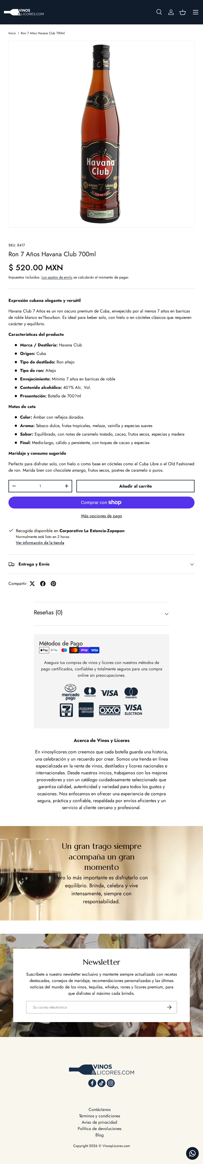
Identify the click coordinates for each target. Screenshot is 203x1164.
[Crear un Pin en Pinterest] (53, 583)
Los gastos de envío (56, 277)
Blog (99, 1135)
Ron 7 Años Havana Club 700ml (43, 33)
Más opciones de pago (101, 516)
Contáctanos (99, 1109)
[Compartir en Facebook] (43, 583)
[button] (182, 12)
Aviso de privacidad (99, 1122)
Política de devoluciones (99, 1129)
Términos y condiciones (99, 1116)
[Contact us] (192, 1153)
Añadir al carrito (135, 486)
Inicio (12, 33)
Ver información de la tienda (40, 542)
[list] (101, 134)
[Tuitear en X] (32, 583)
